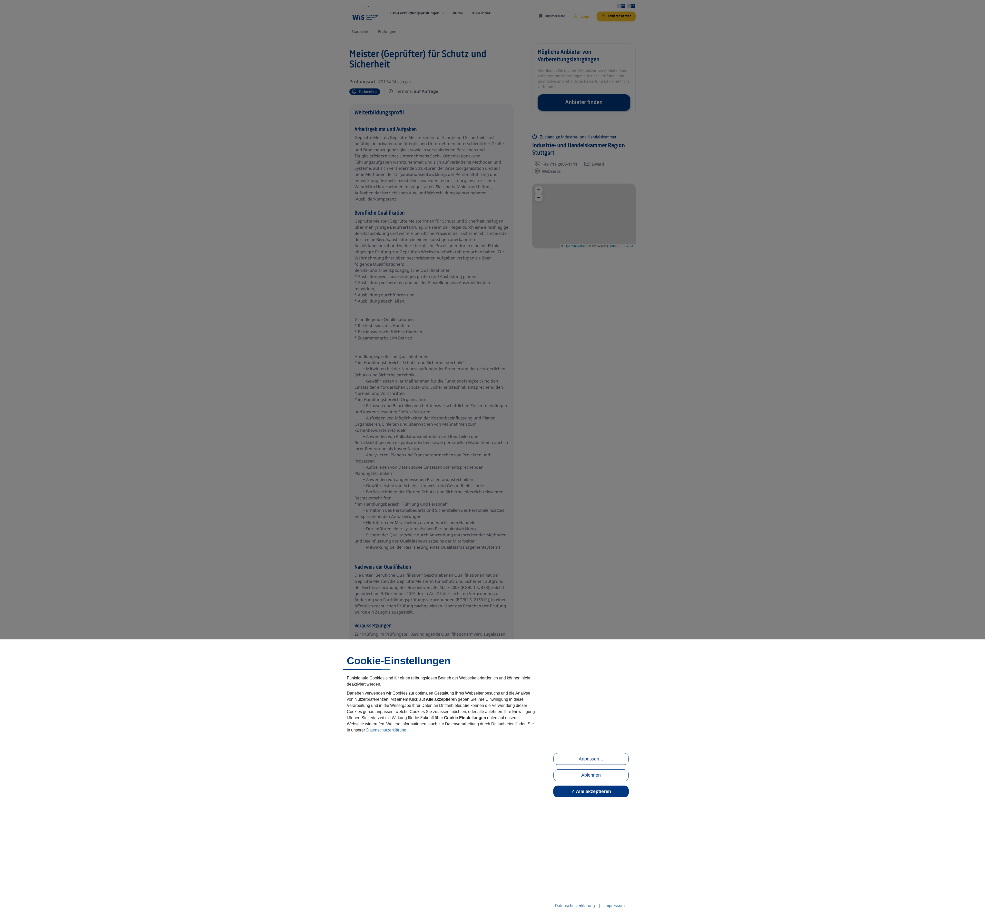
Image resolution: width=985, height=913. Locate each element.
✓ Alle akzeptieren (591, 791)
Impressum (615, 906)
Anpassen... (591, 758)
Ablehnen (591, 775)
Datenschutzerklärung (386, 730)
